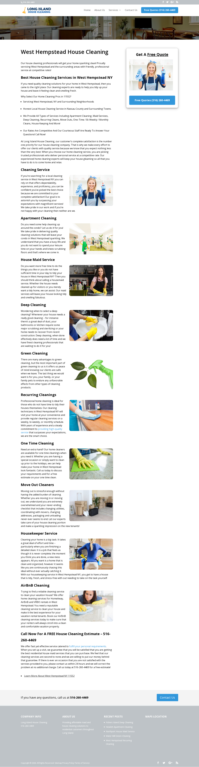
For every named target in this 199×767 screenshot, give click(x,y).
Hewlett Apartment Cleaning (119, 727)
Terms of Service (82, 763)
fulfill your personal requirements (87, 646)
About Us (99, 10)
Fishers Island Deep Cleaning (119, 722)
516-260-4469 (79, 697)
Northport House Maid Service (120, 731)
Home (87, 10)
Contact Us (131, 10)
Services (113, 10)
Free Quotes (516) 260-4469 (159, 10)
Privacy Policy (68, 763)
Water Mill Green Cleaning (118, 736)
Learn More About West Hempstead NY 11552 (49, 675)
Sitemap (58, 763)
